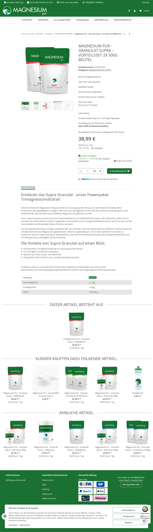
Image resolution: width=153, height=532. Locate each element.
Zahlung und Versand (15, 480)
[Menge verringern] (81, 171)
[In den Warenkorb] (23, 42)
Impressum (13, 525)
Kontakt (145, 2)
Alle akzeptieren (128, 510)
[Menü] (149, 506)
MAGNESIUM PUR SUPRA (100, 70)
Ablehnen (129, 523)
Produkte (43, 20)
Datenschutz (25, 525)
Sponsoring (82, 20)
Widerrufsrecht (49, 498)
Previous (6, 385)
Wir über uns (101, 20)
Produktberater (122, 20)
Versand (98, 148)
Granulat (93, 277)
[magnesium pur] (25, 11)
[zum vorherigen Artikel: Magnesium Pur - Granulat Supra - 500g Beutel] (124, 34)
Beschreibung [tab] (28, 186)
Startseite (27, 20)
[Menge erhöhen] (100, 171)
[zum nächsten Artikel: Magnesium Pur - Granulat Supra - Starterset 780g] (129, 34)
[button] (114, 10)
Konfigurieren (128, 516)
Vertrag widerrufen (131, 484)
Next (147, 385)
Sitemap (45, 489)
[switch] (145, 521)
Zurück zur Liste (28, 34)
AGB (44, 484)
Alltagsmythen (62, 20)
